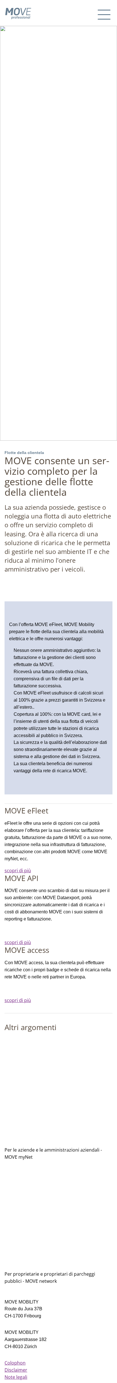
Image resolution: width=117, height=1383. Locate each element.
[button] (104, 13)
